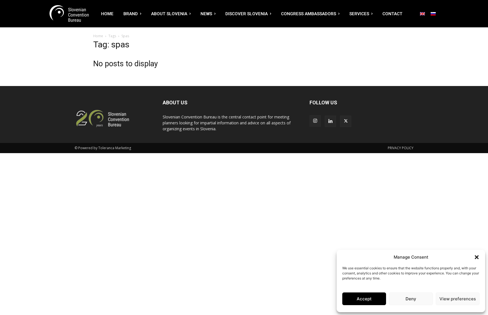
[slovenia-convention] (68, 13)
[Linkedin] (330, 121)
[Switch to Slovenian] (433, 13)
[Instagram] (315, 121)
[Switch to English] (422, 13)
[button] (477, 257)
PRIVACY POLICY (400, 148)
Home (98, 36)
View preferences (457, 298)
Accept (364, 298)
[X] (345, 121)
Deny (411, 298)
